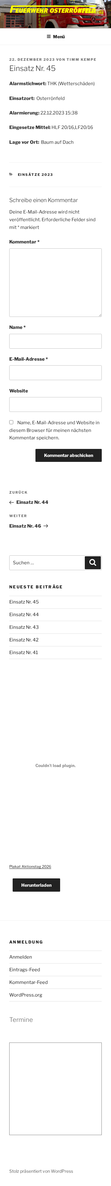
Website (18, 391)
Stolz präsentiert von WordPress (41, 1171)
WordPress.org (25, 995)
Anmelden (20, 957)
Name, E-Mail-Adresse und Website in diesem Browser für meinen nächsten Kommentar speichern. (54, 430)
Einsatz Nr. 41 (23, 652)
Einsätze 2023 (35, 174)
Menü (59, 36)
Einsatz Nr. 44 (24, 614)
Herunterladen (36, 885)
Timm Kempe (82, 59)
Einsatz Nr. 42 (24, 640)
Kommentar (24, 242)
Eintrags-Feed (24, 969)
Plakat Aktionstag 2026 (30, 866)
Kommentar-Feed (28, 982)
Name (17, 327)
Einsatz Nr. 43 (24, 627)
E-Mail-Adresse (28, 359)
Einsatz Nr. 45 (24, 602)
